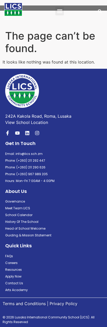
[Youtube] (17, 133)
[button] (59, 11)
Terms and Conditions (24, 303)
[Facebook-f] (7, 133)
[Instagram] (37, 133)
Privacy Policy (63, 303)
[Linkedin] (27, 133)
